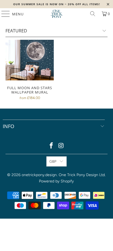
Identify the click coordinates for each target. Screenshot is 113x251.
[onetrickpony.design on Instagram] (61, 146)
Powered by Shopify (56, 181)
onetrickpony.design (39, 175)
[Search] (92, 13)
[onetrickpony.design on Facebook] (51, 146)
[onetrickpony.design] (56, 13)
